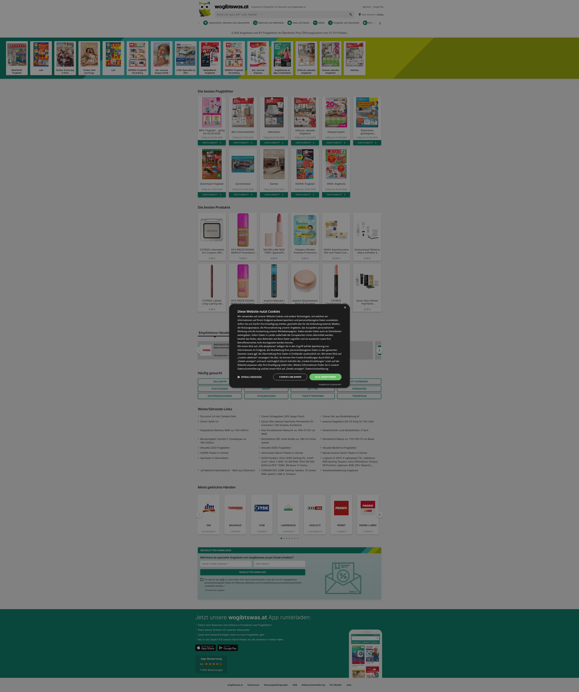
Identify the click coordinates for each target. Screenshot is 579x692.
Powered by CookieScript (330, 385)
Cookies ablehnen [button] (290, 376)
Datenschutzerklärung (316, 368)
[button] (249, 377)
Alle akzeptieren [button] (325, 376)
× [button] (345, 307)
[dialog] (289, 346)
